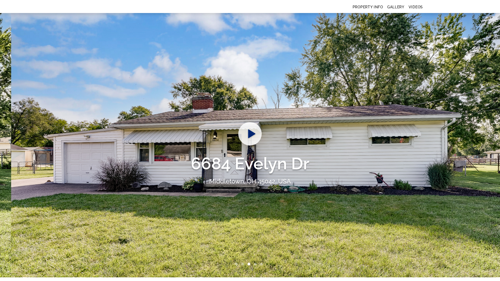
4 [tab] (256, 264)
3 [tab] (250, 264)
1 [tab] (237, 264)
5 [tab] (262, 264)
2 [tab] (243, 264)
